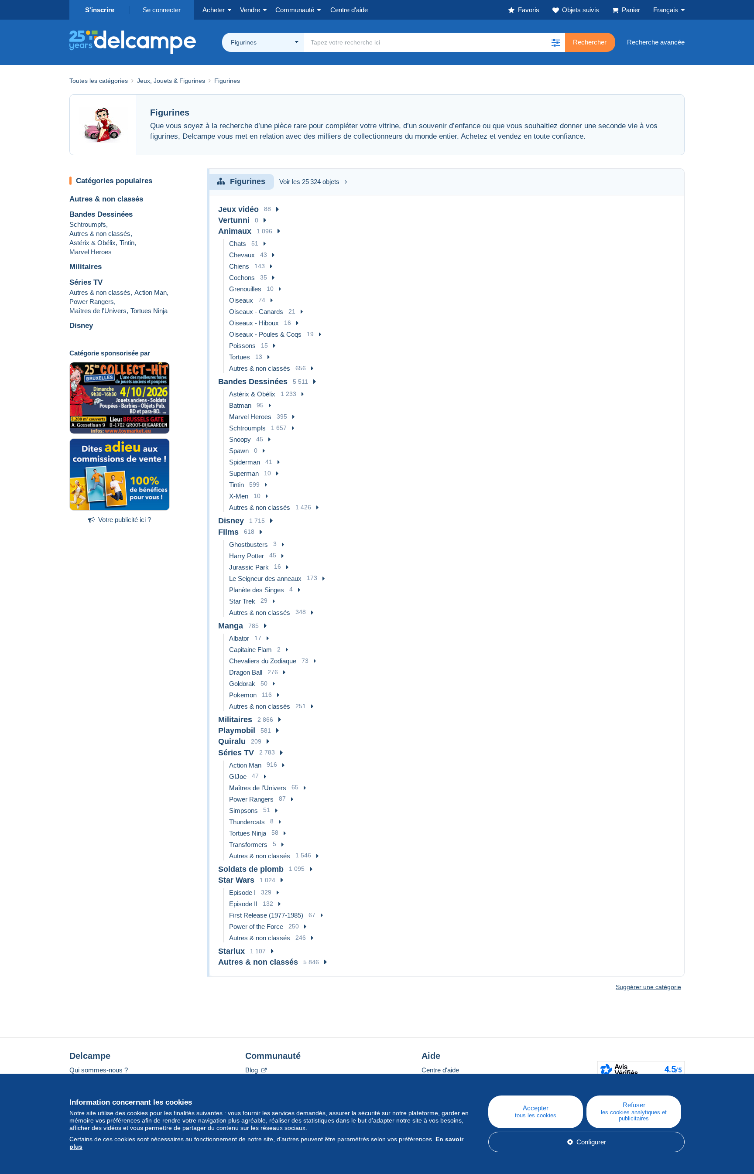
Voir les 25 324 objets (309, 181)
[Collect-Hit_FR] (119, 398)
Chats (237, 243)
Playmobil (236, 730)
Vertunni (234, 220)
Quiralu (232, 741)
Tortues (239, 357)
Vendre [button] (250, 10)
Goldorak (242, 683)
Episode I (242, 892)
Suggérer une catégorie (648, 986)
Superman (244, 473)
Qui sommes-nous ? (98, 1070)
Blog (252, 1070)
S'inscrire (99, 10)
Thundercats (247, 822)
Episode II (243, 904)
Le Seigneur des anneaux (265, 578)
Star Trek (242, 601)
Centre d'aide (440, 1070)
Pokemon (243, 695)
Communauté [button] (294, 10)
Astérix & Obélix (92, 242)
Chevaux (242, 255)
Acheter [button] (213, 10)
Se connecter (162, 10)
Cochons (242, 277)
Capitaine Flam (250, 649)
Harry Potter (246, 556)
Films (228, 532)
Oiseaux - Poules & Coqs (265, 334)
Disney (81, 325)
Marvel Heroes (90, 252)
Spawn (239, 450)
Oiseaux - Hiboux (254, 323)
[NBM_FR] (119, 474)
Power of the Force (256, 926)
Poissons (242, 345)
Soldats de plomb (251, 869)
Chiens (239, 266)
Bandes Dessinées (101, 214)
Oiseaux (241, 300)
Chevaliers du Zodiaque (262, 661)
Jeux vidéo (238, 209)
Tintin (127, 242)
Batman (240, 405)
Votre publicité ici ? (124, 519)
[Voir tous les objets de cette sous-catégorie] (277, 209)
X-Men (238, 496)
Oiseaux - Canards (256, 311)
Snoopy (240, 439)
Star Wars (236, 880)
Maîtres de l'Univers (98, 310)
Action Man (150, 292)
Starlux (231, 951)
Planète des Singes (256, 590)
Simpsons (243, 810)
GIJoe (238, 776)
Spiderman (244, 462)
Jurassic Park (249, 567)
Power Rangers (91, 301)
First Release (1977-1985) (266, 915)
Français (665, 10)
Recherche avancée (656, 42)
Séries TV (86, 282)
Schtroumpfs (87, 224)
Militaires (85, 267)
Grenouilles (245, 289)
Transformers (248, 844)
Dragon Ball (245, 672)
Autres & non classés (106, 199)
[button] (555, 42)
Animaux (234, 231)
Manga (230, 625)
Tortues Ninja (149, 310)
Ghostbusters (248, 544)
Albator (239, 638)
